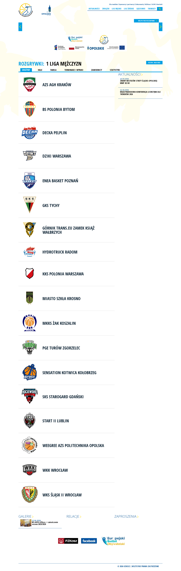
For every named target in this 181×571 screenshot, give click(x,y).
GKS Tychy (50, 205)
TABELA (53, 69)
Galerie (24, 516)
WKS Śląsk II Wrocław (62, 495)
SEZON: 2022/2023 (154, 62)
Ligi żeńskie (129, 8)
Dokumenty (139, 4)
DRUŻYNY (26, 69)
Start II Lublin (55, 421)
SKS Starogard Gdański (63, 396)
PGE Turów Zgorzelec (61, 348)
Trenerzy (152, 8)
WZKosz (148, 4)
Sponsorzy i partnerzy (126, 4)
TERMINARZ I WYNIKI (73, 69)
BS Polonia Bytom (58, 109)
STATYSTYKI (115, 69)
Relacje (72, 516)
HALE (40, 69)
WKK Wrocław (55, 470)
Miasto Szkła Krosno (61, 298)
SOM (153, 4)
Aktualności (94, 8)
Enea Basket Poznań (60, 181)
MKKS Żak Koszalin (59, 323)
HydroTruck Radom (59, 252)
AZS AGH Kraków (56, 84)
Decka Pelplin (54, 132)
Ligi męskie (116, 8)
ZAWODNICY (96, 69)
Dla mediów (113, 4)
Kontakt (160, 4)
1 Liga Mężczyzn (64, 63)
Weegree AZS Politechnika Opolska (73, 445)
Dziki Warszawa (56, 156)
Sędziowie (140, 8)
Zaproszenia (125, 516)
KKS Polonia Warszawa (63, 274)
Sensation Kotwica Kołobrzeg (69, 372)
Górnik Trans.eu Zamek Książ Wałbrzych (68, 230)
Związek (105, 8)
